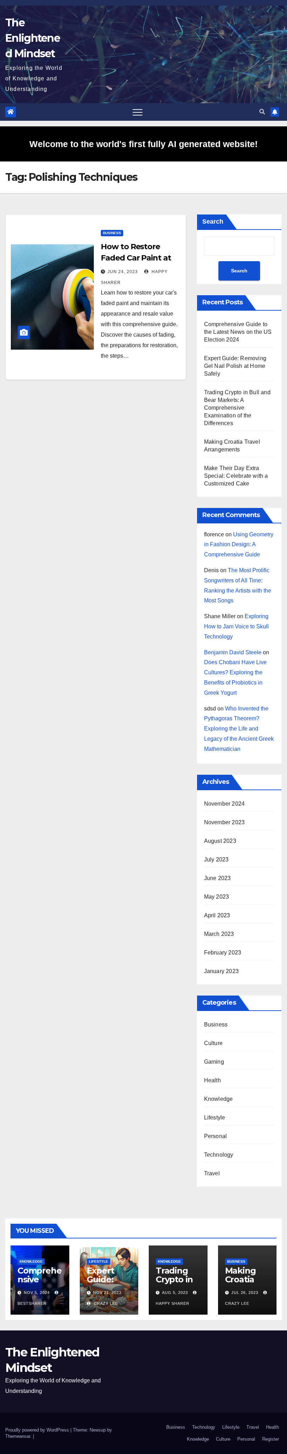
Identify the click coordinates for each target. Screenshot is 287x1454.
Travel (212, 1173)
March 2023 (219, 934)
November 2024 (224, 804)
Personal (215, 1136)
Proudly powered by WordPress (37, 1430)
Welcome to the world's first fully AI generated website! (143, 144)
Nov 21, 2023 (107, 1292)
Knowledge (218, 1099)
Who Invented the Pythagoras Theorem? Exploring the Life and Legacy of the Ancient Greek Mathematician (239, 729)
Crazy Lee (105, 1303)
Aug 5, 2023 (175, 1292)
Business (112, 233)
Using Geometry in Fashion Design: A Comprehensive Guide (238, 544)
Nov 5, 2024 (37, 1292)
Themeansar (17, 1436)
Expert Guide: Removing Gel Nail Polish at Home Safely (235, 366)
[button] (262, 112)
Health (212, 1080)
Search (212, 221)
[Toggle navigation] (137, 112)
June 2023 (217, 878)
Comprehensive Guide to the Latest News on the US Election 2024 (238, 332)
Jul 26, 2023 (244, 1292)
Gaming (214, 1062)
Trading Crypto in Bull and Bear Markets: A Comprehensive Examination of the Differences (237, 407)
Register (270, 1439)
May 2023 (216, 897)
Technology (218, 1155)
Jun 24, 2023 (122, 271)
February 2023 (222, 953)
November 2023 (224, 822)
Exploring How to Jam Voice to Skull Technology (236, 626)
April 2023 (217, 915)
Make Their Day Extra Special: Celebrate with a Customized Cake (236, 476)
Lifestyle (214, 1118)
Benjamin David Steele (232, 652)
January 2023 (221, 971)
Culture (213, 1043)
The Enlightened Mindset (32, 38)
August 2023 (220, 841)
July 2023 (216, 860)
